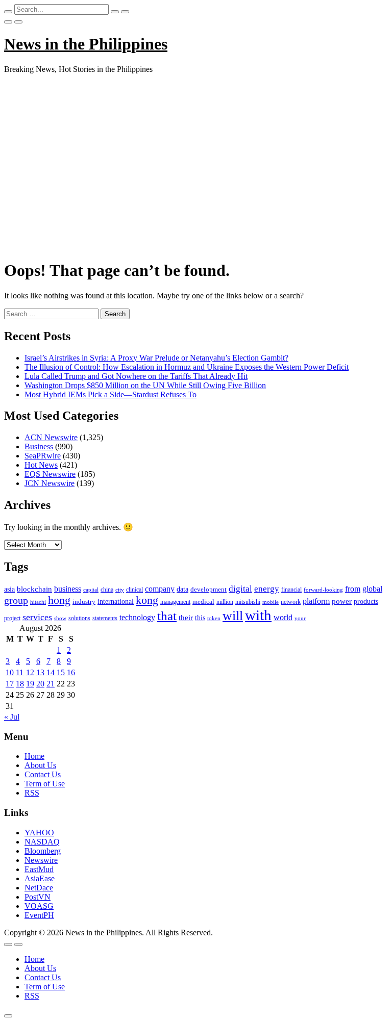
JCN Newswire (49, 483)
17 (10, 683)
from (352, 588)
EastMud (39, 869)
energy (266, 589)
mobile (270, 602)
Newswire (41, 860)
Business (38, 446)
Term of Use (44, 783)
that (167, 616)
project (12, 618)
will (233, 615)
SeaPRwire (42, 455)
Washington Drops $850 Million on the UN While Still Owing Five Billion (145, 385)
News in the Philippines (85, 44)
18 (20, 683)
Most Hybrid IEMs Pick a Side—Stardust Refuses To (110, 394)
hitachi (38, 602)
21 (50, 683)
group (16, 600)
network (291, 601)
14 (50, 672)
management (175, 601)
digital (240, 589)
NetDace (38, 887)
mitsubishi (247, 601)
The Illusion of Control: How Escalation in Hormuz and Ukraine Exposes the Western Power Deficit (186, 367)
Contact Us (42, 774)
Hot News (41, 465)
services (37, 617)
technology (137, 617)
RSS (31, 792)
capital (91, 589)
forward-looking (323, 589)
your (300, 618)
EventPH (39, 915)
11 (19, 672)
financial (291, 589)
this (200, 618)
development (208, 589)
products (366, 601)
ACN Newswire (51, 437)
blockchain (34, 588)
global (372, 589)
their (186, 618)
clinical (134, 589)
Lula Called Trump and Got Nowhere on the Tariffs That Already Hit (136, 376)
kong (147, 600)
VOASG (39, 906)
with (258, 615)
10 (10, 672)
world (283, 617)
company (160, 588)
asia (9, 589)
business (67, 589)
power (342, 601)
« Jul (11, 716)
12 (30, 672)
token (213, 618)
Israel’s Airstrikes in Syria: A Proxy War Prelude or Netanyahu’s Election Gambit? (156, 357)
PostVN (37, 896)
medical (203, 601)
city (119, 589)
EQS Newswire (50, 474)
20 (40, 683)
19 (30, 683)
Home (34, 756)
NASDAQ (42, 841)
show (60, 618)
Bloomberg (42, 851)
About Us (40, 765)
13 (40, 672)
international (115, 601)
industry (83, 601)
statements (104, 618)
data (182, 589)
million (224, 601)
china (107, 589)
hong (59, 600)
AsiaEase (39, 878)
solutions (79, 618)
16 (71, 672)
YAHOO (39, 832)
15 (61, 672)
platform (316, 601)
